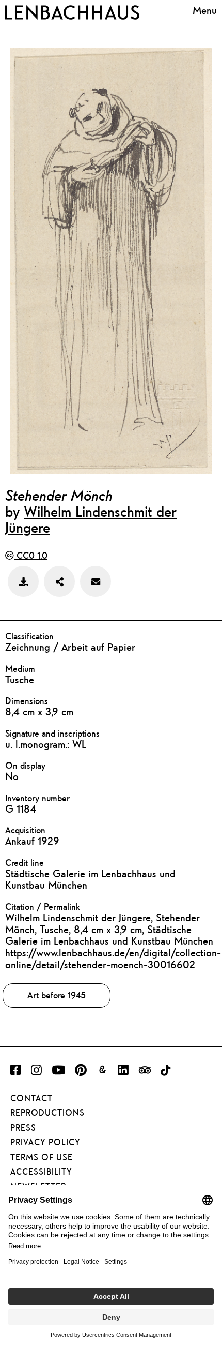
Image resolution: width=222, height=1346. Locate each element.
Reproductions (47, 1112)
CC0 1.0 (30, 555)
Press (23, 1127)
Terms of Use (41, 1157)
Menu (205, 10)
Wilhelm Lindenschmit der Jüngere (91, 519)
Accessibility (41, 1171)
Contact (31, 1098)
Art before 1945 (56, 995)
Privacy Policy (45, 1142)
